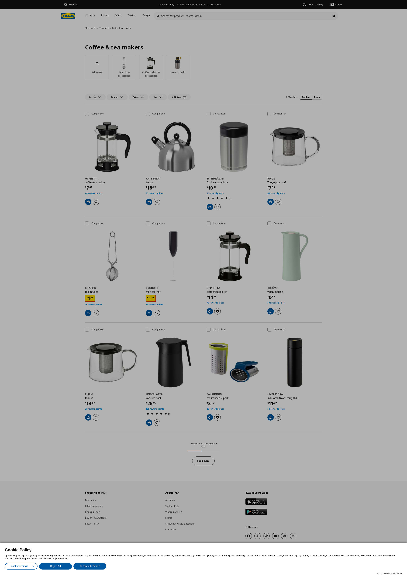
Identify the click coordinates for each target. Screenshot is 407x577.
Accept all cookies (90, 566)
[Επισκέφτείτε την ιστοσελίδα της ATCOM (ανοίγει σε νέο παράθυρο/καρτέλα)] (389, 573)
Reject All (55, 566)
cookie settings (19, 566)
